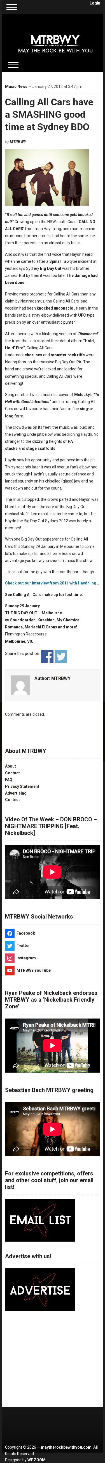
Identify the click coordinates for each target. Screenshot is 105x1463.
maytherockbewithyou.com (66, 1447)
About (10, 766)
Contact (12, 773)
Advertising (16, 793)
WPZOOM (36, 1460)
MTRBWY (18, 141)
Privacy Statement (22, 786)
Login (95, 3)
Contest (12, 799)
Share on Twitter (61, 656)
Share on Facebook (47, 656)
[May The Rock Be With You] (55, 40)
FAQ (8, 779)
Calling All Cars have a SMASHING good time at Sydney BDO (49, 114)
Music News (16, 86)
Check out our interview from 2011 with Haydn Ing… (52, 583)
